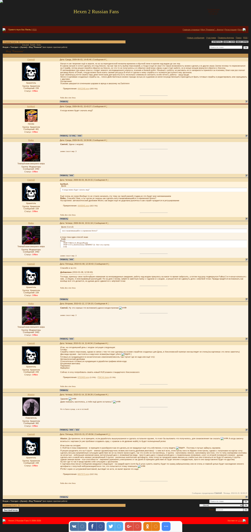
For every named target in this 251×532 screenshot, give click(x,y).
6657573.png (83, 474)
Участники (211, 38)
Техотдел (14, 47)
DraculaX (25, 45)
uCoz (240, 521)
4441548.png (83, 88)
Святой (31, 59)
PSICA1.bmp (103, 377)
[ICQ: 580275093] (77, 430)
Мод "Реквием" (35, 47)
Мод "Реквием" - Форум (212, 29)
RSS (35, 29)
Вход (240, 29)
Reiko (39, 45)
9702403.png (83, 377)
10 (109, 434)
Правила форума (226, 38)
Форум (5, 47)
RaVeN (32, 45)
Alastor (31, 394)
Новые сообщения (195, 38)
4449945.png (83, 206)
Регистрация (230, 29)
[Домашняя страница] (79, 136)
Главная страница (191, 29)
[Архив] (23, 47)
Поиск (238, 38)
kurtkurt (31, 106)
